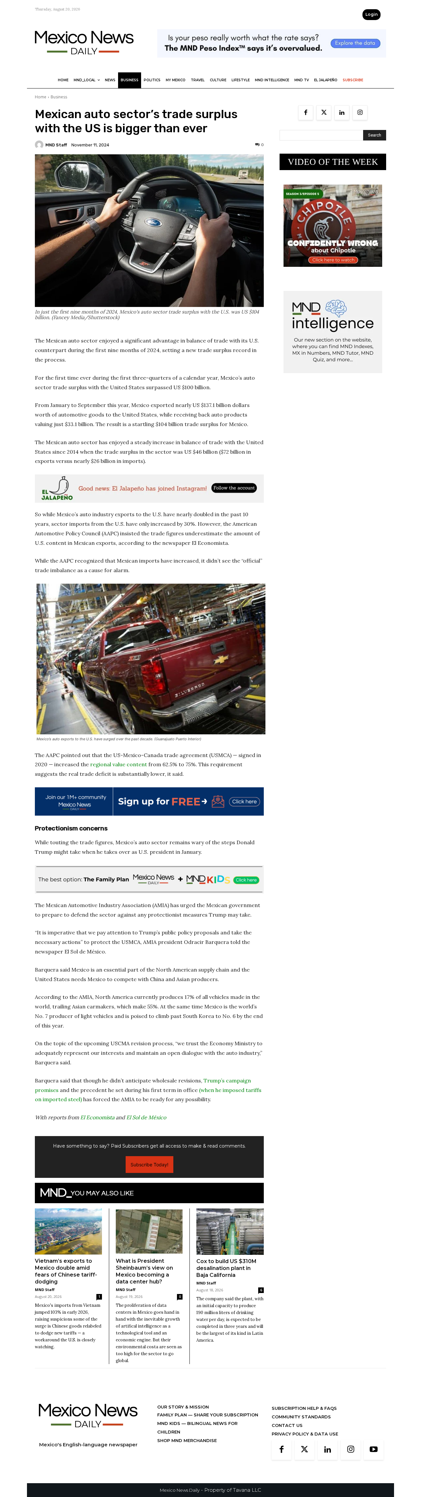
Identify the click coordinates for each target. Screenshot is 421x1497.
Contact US (287, 1425)
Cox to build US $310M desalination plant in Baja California (226, 1268)
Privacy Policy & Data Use (305, 1433)
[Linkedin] (341, 112)
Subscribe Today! (149, 1164)
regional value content (118, 764)
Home (40, 97)
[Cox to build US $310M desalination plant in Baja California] (230, 1231)
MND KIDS (169, 1423)
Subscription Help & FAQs (304, 1408)
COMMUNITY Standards (301, 1416)
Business (59, 97)
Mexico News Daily (180, 1490)
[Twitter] (323, 112)
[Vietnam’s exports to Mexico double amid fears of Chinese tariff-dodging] (68, 1231)
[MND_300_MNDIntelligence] (333, 378)
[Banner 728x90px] (149, 879)
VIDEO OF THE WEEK (333, 162)
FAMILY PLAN (172, 1414)
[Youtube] (374, 1450)
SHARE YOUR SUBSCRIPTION (225, 1414)
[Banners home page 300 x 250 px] (333, 272)
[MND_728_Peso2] (271, 63)
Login (371, 14)
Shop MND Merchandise (187, 1440)
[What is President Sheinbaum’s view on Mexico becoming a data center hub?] (149, 1231)
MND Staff (56, 145)
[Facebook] (305, 112)
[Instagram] (360, 112)
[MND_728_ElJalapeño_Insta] (149, 488)
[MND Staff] (40, 144)
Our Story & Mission (183, 1406)
